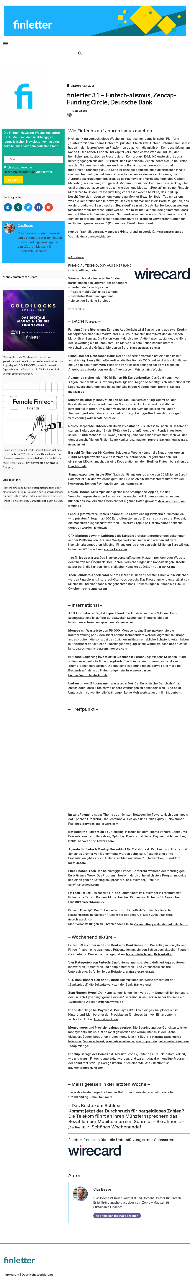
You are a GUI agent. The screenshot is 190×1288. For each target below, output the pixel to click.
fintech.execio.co (80, 919)
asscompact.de (146, 1041)
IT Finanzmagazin (159, 1036)
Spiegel (155, 347)
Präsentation (163, 954)
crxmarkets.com (115, 549)
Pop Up (73, 231)
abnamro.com (125, 622)
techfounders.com (94, 588)
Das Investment (93, 1041)
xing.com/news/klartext (96, 236)
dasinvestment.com (172, 501)
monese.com (118, 648)
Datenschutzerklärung (19, 171)
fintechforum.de (93, 902)
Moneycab (112, 231)
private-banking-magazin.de (167, 439)
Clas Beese (79, 110)
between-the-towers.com (100, 823)
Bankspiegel (142, 984)
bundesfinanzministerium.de (87, 675)
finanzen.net (76, 444)
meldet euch (44, 500)
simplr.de (74, 505)
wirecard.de (76, 309)
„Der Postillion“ (78, 1127)
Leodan (98, 231)
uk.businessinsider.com (92, 648)
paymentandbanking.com (86, 1067)
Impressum (11, 1274)
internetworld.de (106, 1019)
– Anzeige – (76, 257)
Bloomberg (173, 692)
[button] (5, 44)
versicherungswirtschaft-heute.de (92, 417)
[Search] (80, 53)
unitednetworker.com (173, 1041)
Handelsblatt (139, 347)
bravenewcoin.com (139, 670)
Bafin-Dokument (101, 1097)
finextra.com (124, 369)
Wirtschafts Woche (148, 369)
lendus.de (100, 527)
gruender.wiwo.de (110, 1001)
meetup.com (77, 862)
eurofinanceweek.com (83, 884)
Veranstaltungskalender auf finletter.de (161, 924)
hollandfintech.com (139, 954)
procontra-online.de (120, 1041)
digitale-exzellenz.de (140, 971)
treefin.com (167, 566)
